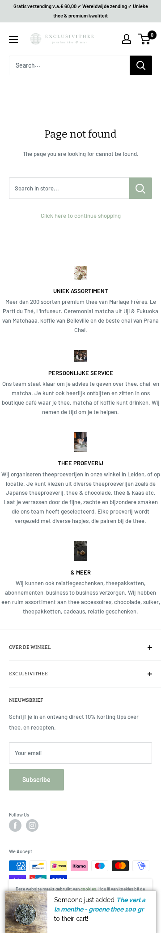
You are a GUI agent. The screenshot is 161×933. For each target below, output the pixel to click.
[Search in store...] (140, 188)
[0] (144, 39)
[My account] (126, 39)
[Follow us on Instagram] (32, 825)
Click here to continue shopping (81, 215)
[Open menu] (13, 39)
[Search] (141, 65)
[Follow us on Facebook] (15, 825)
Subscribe (36, 779)
